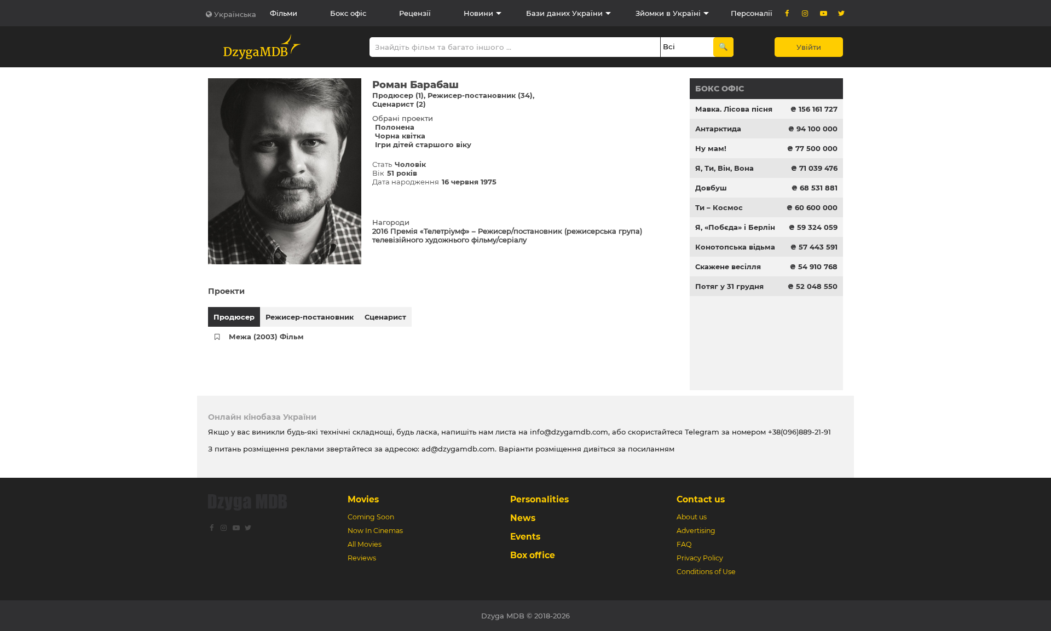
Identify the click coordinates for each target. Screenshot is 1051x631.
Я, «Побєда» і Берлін (735, 227)
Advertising (696, 530)
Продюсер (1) (398, 95)
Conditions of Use (706, 572)
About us (692, 517)
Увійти (808, 47)
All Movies (365, 544)
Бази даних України (564, 13)
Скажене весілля (728, 266)
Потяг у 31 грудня (729, 286)
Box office (532, 555)
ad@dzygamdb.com (458, 448)
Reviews (362, 558)
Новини (478, 13)
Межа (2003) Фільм (266, 336)
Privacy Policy (700, 558)
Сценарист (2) (399, 104)
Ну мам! (710, 148)
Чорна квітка (400, 135)
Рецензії (415, 13)
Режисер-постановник (309, 316)
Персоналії (751, 13)
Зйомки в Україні (668, 13)
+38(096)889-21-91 (799, 431)
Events (525, 536)
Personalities (539, 499)
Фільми (283, 13)
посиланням (651, 448)
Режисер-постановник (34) (480, 95)
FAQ (684, 544)
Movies (363, 499)
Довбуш (711, 187)
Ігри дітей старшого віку (423, 144)
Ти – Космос (719, 207)
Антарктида (718, 128)
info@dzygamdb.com (568, 431)
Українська (235, 14)
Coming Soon (371, 517)
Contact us (701, 499)
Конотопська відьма (735, 246)
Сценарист (385, 316)
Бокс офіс (348, 13)
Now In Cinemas (375, 530)
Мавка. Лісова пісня (733, 109)
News (522, 518)
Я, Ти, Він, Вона (724, 168)
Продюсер (234, 316)
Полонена (394, 127)
